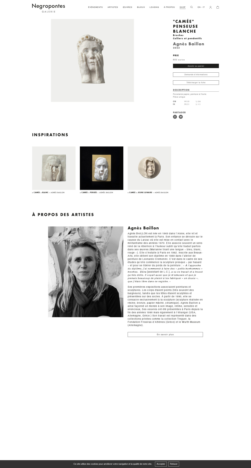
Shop (183, 7)
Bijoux (141, 7)
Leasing (154, 7)
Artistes (113, 7)
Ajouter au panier (196, 66)
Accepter (161, 464)
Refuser (174, 464)
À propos (169, 7)
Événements (95, 7)
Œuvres (127, 7)
